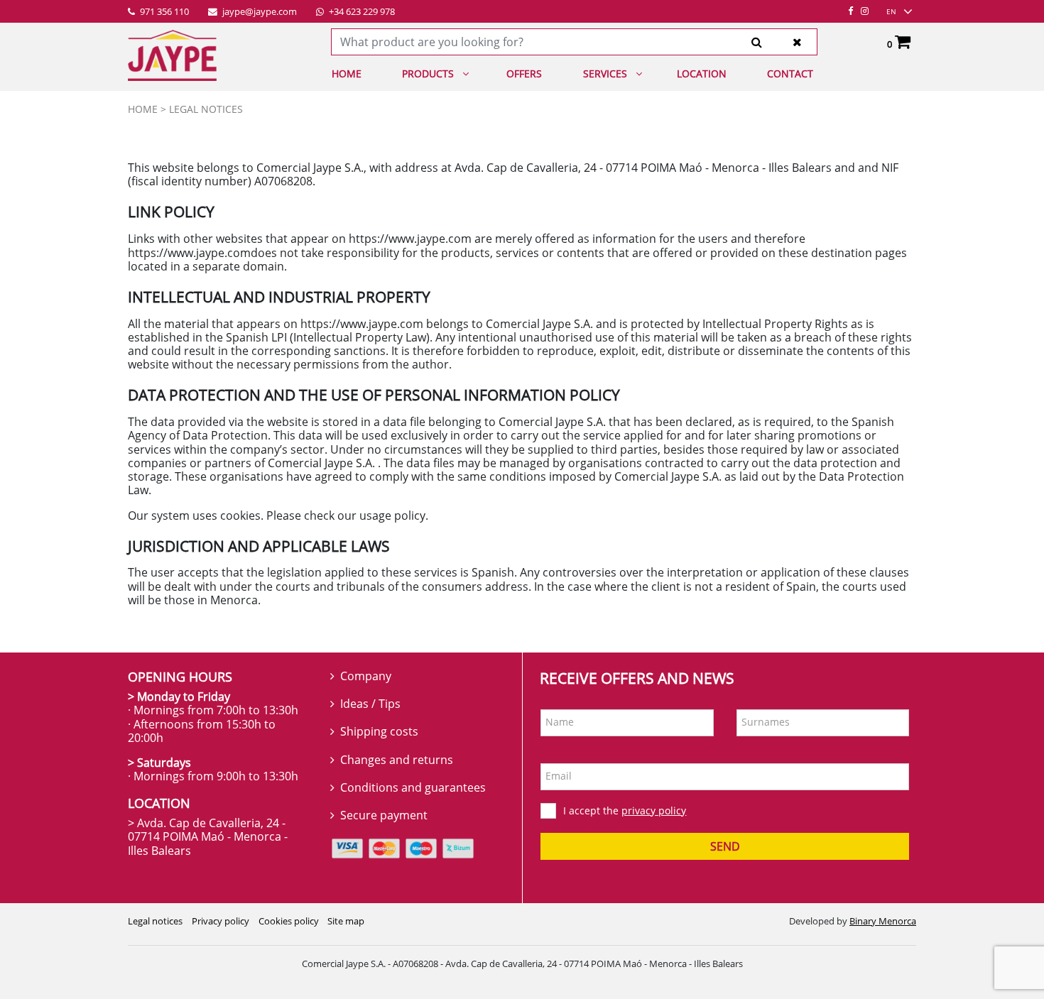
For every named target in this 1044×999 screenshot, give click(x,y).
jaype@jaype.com (258, 12)
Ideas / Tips (370, 703)
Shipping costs (379, 731)
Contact (790, 73)
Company (365, 676)
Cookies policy (289, 921)
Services (605, 73)
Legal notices (155, 921)
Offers (524, 73)
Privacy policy (220, 921)
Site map (345, 921)
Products (428, 73)
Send (725, 846)
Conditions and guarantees (413, 787)
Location (702, 73)
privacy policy (653, 810)
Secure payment (384, 815)
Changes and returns (396, 760)
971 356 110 (163, 12)
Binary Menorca (882, 921)
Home (346, 73)
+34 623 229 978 (361, 12)
